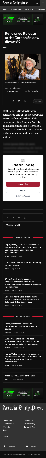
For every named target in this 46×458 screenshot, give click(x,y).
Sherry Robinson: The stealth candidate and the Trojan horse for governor (21, 326)
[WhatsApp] (24, 101)
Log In (23, 190)
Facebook (11, 446)
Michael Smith (12, 91)
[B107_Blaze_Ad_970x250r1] (23, 24)
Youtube (33, 446)
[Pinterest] (18, 101)
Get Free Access (23, 196)
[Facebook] (7, 101)
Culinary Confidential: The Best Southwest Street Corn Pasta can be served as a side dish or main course (22, 341)
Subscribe (23, 184)
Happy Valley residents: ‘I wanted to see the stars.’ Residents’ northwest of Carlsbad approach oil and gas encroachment (23, 248)
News (5, 47)
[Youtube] (27, 446)
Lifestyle (8, 347)
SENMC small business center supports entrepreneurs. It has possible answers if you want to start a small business (23, 283)
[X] (13, 101)
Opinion (8, 332)
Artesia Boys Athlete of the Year (20, 375)
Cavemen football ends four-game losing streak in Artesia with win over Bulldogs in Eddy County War (22, 299)
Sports (7, 379)
